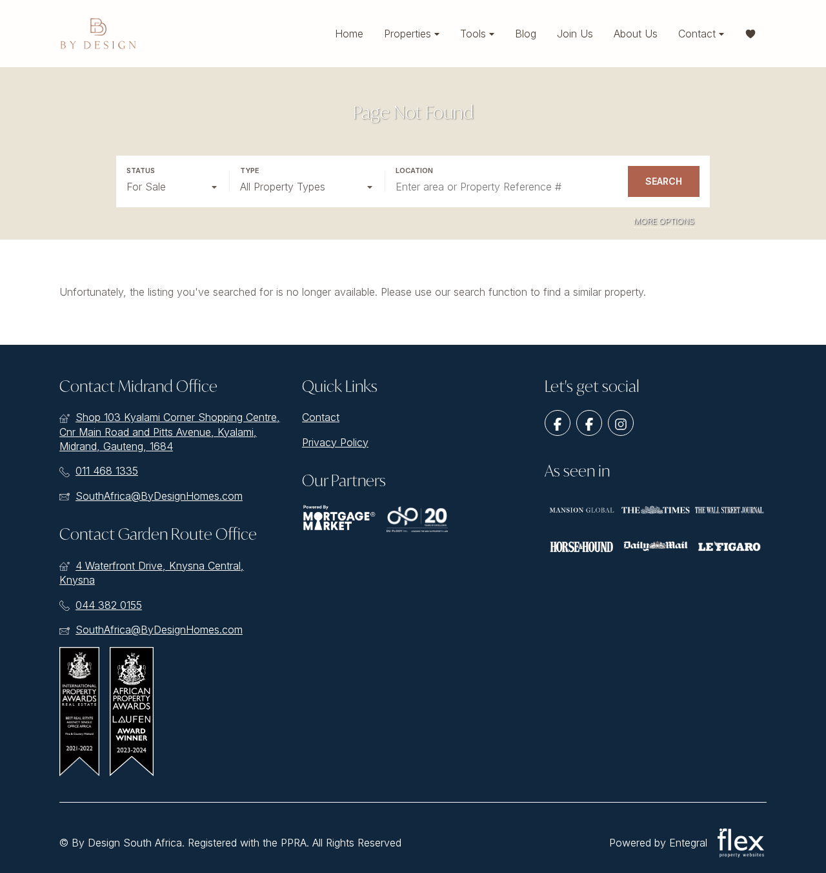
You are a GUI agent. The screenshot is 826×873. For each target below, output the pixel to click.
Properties (409, 33)
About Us (636, 33)
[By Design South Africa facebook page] (557, 423)
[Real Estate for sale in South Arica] (98, 33)
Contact (698, 33)
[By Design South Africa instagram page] (621, 423)
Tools (474, 33)
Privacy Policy (335, 442)
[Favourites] (750, 33)
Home (349, 33)
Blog (525, 33)
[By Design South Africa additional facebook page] (589, 423)
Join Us (575, 33)
